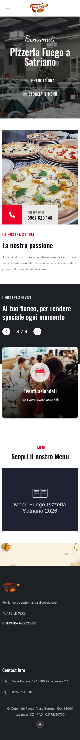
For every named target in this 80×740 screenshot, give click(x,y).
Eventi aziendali (40, 391)
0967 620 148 (22, 692)
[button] (6, 331)
